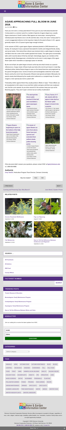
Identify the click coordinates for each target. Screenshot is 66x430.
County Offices (9, 272)
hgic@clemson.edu (53, 164)
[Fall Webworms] (18, 229)
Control (9, 368)
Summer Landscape (12, 389)
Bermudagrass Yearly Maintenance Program (18, 297)
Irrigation (44, 375)
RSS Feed (8, 268)
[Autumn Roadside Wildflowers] (18, 206)
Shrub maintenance (12, 385)
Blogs (55, 364)
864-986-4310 (20, 425)
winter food (53, 389)
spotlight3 (43, 385)
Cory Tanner (9, 172)
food (8, 371)
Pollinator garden (12, 382)
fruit (14, 371)
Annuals (9, 364)
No (42, 178)
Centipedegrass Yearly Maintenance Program (18, 301)
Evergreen (36, 368)
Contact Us (47, 425)
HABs (19, 371)
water (38, 389)
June (52, 375)
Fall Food (51, 368)
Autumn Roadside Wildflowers (14, 217)
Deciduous (18, 368)
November (28, 378)
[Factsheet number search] (29, 283)
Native (20, 378)
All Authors (8, 264)
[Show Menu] (5, 11)
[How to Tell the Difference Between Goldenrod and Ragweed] (47, 229)
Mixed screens (11, 378)
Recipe (49, 382)
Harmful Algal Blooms (31, 371)
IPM (38, 375)
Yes (35, 178)
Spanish (24, 385)
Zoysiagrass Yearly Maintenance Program (17, 306)
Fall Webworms (10, 240)
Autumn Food (24, 364)
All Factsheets (9, 259)
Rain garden (40, 382)
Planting (47, 378)
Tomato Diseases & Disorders (13, 293)
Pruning (31, 382)
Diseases (27, 368)
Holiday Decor (54, 371)
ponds (23, 382)
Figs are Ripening (39, 217)
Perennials (38, 378)
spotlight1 (33, 385)
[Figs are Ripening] (47, 206)
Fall (43, 368)
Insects (31, 375)
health (44, 371)
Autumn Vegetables (38, 364)
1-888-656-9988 (28, 425)
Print (15, 27)
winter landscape (29, 392)
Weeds (45, 389)
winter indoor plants (13, 392)
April (16, 364)
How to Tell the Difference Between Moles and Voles (20, 310)
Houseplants (22, 375)
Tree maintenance (27, 389)
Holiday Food (10, 375)
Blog (49, 364)
